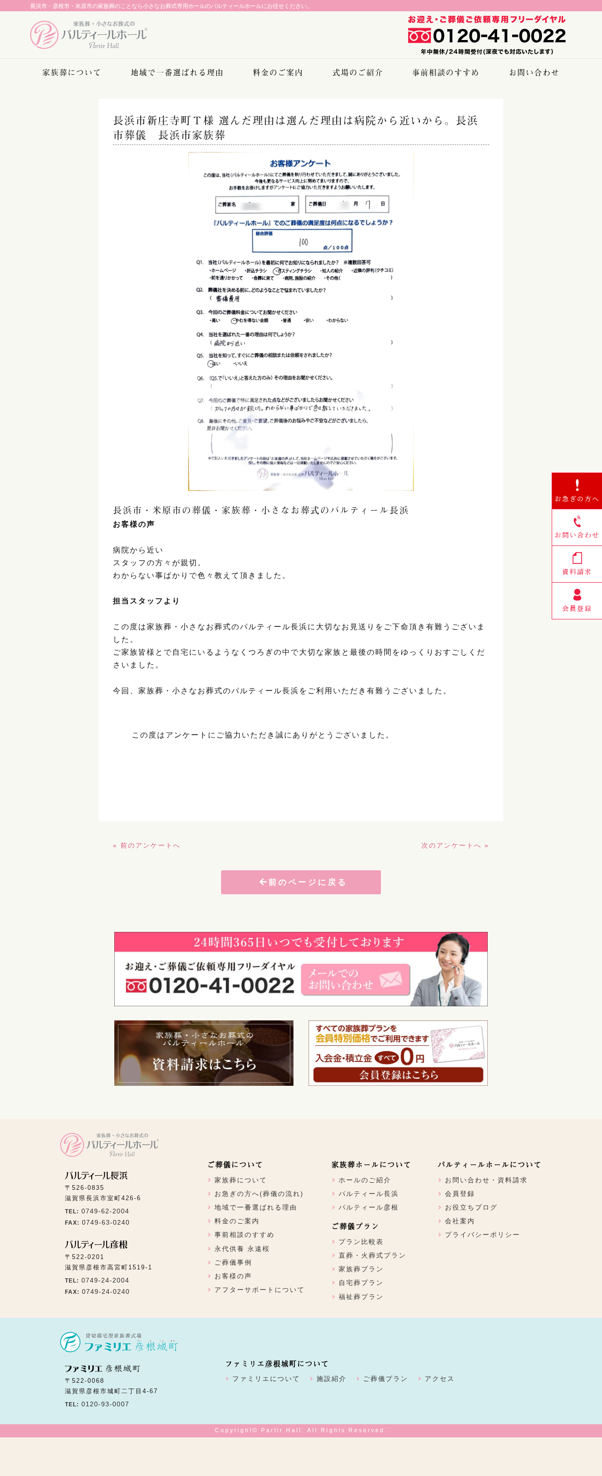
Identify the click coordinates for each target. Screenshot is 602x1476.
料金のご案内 (278, 72)
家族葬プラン (361, 1269)
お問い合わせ (534, 72)
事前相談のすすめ (446, 72)
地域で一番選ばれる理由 (177, 72)
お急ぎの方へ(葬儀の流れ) (259, 1193)
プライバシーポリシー (482, 1234)
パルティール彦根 (369, 1207)
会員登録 (460, 1193)
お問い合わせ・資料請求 (486, 1180)
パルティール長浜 (369, 1193)
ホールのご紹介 (365, 1180)
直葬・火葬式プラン (372, 1255)
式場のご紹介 (358, 72)
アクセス (440, 1378)
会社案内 (460, 1221)
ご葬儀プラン (385, 1378)
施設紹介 (332, 1378)
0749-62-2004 (105, 1211)
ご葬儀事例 (233, 1262)
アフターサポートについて (259, 1289)
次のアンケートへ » (455, 845)
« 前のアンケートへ (147, 845)
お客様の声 (233, 1276)
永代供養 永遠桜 (242, 1248)
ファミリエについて (266, 1378)
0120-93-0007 (105, 1404)
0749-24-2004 (105, 1280)
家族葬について (72, 72)
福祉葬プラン (361, 1296)
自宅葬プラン (361, 1282)
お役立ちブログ (471, 1207)
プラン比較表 (361, 1241)
